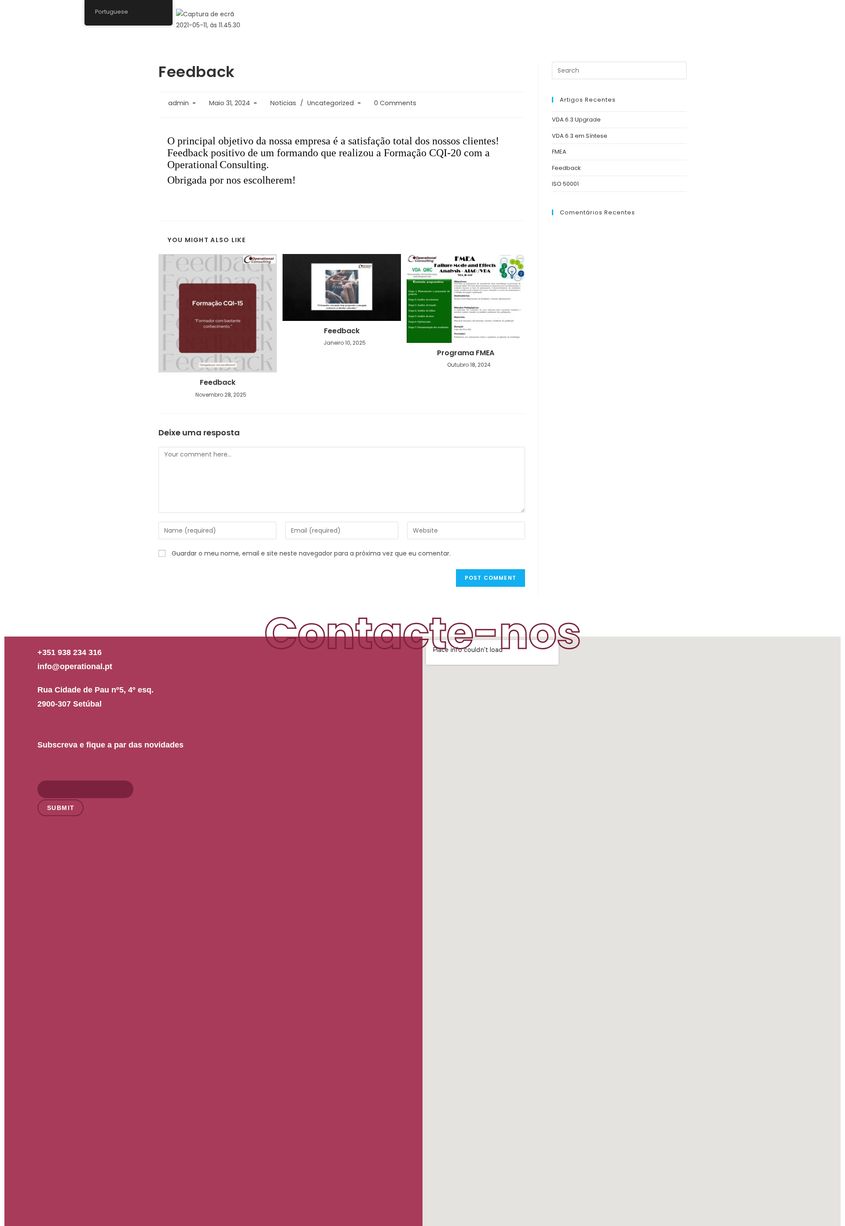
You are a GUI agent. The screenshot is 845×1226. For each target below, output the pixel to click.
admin (178, 103)
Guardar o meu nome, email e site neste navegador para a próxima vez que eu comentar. (311, 553)
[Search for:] (619, 70)
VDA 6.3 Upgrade (576, 119)
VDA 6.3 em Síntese (579, 136)
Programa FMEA (465, 353)
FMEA (559, 151)
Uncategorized (330, 103)
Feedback (217, 382)
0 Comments (395, 103)
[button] (658, 17)
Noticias (283, 103)
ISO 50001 (565, 184)
